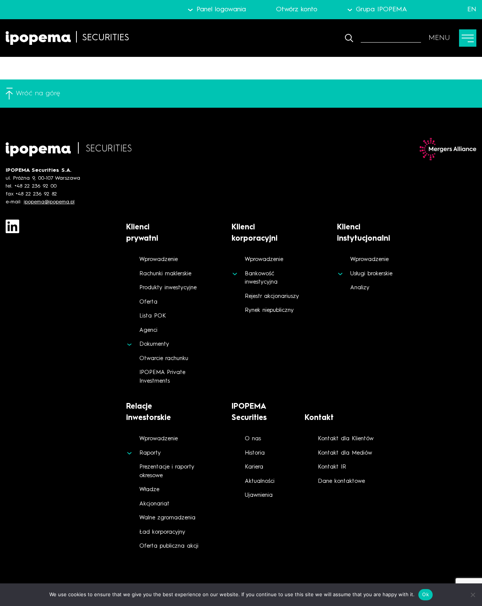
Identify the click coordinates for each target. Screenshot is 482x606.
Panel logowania (221, 9)
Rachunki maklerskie (165, 274)
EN (471, 9)
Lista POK (152, 316)
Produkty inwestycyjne (168, 288)
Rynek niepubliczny (269, 310)
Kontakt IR (332, 467)
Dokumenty (154, 344)
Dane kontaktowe (341, 481)
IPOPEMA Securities (249, 412)
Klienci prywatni (142, 233)
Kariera (254, 467)
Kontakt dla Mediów (345, 453)
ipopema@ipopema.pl (49, 202)
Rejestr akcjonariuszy (272, 296)
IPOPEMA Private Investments (162, 377)
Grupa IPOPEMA (381, 9)
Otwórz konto (296, 9)
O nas (253, 439)
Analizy (359, 288)
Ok (425, 594)
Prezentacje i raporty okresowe (166, 471)
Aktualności (260, 481)
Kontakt (319, 418)
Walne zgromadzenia (167, 518)
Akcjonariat (154, 504)
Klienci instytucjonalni (363, 233)
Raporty (150, 453)
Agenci (148, 330)
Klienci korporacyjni (255, 233)
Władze (149, 490)
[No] (472, 594)
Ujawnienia (259, 495)
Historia (255, 453)
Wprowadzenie (158, 260)
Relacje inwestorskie (148, 412)
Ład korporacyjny (162, 532)
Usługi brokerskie (371, 274)
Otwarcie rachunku (163, 359)
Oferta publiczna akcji (168, 546)
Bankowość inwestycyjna (261, 278)
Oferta (148, 302)
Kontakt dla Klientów (346, 439)
